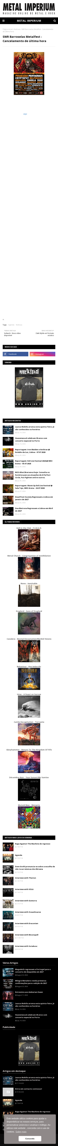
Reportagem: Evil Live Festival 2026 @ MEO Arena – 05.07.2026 (33, 462)
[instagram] (42, 354)
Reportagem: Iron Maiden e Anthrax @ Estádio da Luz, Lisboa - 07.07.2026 (32, 450)
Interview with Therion (25, 878)
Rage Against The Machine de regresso (32, 844)
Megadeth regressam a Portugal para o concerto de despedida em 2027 (33, 970)
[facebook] (15, 354)
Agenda (11, 325)
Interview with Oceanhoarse (28, 912)
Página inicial (8, 29)
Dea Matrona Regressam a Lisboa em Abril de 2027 (34, 509)
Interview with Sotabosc (26, 946)
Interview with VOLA (24, 889)
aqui (25, 114)
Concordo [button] (30, 1139)
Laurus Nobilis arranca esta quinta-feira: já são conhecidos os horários (34, 428)
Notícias (17, 29)
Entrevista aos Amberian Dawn (29, 992)
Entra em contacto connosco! (28, 1089)
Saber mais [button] (21, 1132)
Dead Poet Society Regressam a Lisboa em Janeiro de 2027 (34, 498)
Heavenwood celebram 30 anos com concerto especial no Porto (31, 439)
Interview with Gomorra (26, 900)
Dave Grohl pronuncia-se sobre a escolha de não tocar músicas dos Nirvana (35, 867)
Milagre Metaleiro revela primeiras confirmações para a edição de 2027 (31, 982)
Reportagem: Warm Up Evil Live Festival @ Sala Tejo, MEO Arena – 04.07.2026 (33, 486)
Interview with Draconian (26, 923)
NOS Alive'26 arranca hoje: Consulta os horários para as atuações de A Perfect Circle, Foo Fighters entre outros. (32, 475)
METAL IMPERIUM (29, 20)
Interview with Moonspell (26, 935)
